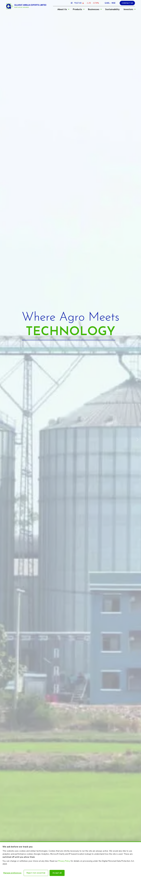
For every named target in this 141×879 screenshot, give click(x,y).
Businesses (93, 9)
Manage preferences (12, 873)
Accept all (57, 873)
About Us (62, 9)
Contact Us (127, 3)
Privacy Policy (64, 861)
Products (77, 9)
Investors (128, 9)
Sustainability (112, 9)
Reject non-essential (36, 873)
